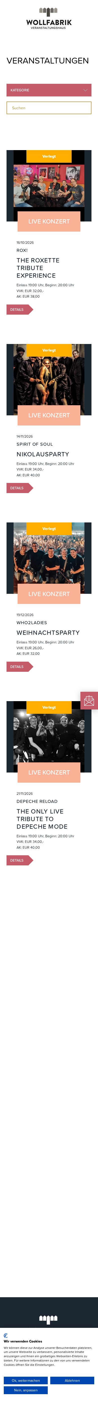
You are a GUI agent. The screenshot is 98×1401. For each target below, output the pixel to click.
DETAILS (16, 309)
